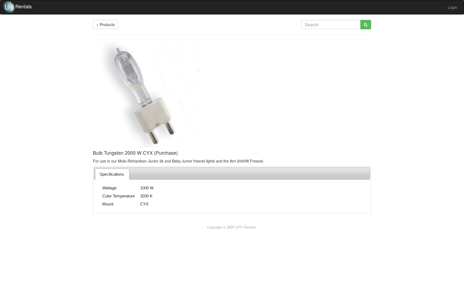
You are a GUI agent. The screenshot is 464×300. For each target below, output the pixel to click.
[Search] (365, 24)
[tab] (112, 174)
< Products (105, 24)
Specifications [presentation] (112, 174)
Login (452, 7)
